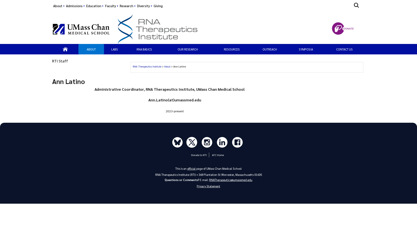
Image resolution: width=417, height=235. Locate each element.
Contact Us (344, 49)
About (57, 6)
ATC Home (218, 155)
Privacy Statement (208, 186)
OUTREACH (270, 49)
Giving (158, 6)
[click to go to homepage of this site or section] (215, 29)
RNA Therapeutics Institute (147, 66)
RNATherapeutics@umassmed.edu (230, 180)
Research (126, 6)
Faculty (110, 6)
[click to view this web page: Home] (65, 49)
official (191, 168)
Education (93, 6)
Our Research (188, 49)
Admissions (74, 6)
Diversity (143, 6)
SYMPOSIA (306, 49)
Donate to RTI (199, 155)
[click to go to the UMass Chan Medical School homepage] (81, 29)
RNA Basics (144, 49)
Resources (232, 49)
